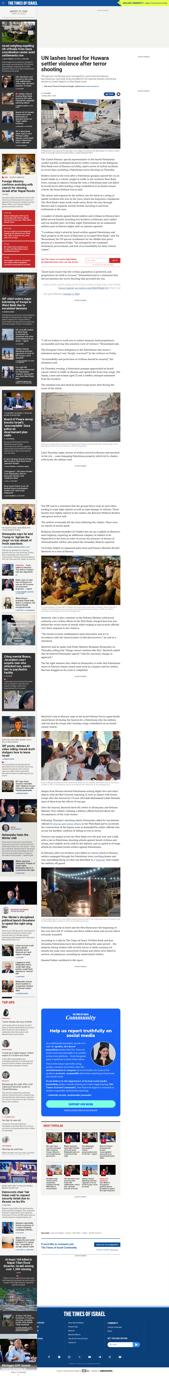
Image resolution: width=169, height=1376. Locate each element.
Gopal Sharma (22, 1327)
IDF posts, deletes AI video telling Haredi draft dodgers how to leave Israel (18, 750)
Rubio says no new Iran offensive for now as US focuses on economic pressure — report (24, 584)
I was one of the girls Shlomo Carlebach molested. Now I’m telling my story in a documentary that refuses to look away (18, 1127)
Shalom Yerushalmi (17, 911)
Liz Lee (30, 1327)
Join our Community (133, 3)
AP (16, 575)
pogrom (100, 859)
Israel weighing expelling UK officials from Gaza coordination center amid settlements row (18, 50)
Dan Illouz (5, 1081)
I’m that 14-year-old (11, 1120)
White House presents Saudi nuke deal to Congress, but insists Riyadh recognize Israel (25, 602)
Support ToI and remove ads (156, 3)
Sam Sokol (21, 873)
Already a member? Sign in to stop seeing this (80, 1110)
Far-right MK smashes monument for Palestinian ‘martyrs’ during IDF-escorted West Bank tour (25, 373)
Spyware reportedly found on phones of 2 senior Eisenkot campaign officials (25, 1226)
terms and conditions (76, 1323)
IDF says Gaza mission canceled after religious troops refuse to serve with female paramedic (53, 1151)
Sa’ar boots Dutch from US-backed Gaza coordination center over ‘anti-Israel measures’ (16, 489)
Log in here (114, 1250)
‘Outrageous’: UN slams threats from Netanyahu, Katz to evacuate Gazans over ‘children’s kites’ (18, 474)
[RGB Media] (86, 1370)
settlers (84, 1233)
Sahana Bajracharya (23, 1329)
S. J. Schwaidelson (8, 1117)
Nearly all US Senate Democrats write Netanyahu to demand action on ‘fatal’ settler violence (25, 118)
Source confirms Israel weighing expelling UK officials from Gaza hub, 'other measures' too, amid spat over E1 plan (17, 234)
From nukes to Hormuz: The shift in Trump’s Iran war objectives (25, 568)
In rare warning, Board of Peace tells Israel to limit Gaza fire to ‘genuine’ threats (18, 461)
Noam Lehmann (22, 361)
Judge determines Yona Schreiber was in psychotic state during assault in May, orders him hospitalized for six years (18, 684)
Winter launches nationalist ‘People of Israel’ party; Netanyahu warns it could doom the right (71, 1151)
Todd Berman (6, 1146)
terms (111, 264)
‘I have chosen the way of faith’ (17, 1021)
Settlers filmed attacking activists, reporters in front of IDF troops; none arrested (89, 1183)
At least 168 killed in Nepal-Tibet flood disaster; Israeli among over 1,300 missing (18, 1264)
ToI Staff (47, 93)
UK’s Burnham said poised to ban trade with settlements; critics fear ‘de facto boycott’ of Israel (72, 1184)
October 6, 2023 (71, 293)
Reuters (26, 59)
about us (71, 1331)
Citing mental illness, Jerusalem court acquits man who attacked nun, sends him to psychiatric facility (17, 664)
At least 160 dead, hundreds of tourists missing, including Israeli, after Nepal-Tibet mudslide (25, 1320)
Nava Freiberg (8, 59)
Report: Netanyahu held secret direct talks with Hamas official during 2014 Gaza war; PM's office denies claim (17, 219)
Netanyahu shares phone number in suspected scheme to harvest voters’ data (24, 986)
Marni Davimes (7, 1049)
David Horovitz (16, 829)
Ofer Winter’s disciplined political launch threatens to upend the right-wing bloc (107, 1186)
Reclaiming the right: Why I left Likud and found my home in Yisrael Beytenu (17, 1086)
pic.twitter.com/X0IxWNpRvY (90, 288)
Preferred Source (92, 86)
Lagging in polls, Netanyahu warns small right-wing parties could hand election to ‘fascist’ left (24, 968)
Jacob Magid (10, 439)
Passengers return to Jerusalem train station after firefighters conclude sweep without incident (17, 262)
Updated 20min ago (17, 177)
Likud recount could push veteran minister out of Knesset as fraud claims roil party (25, 950)
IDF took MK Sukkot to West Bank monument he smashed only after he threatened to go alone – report (24, 335)
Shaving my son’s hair (12, 1149)
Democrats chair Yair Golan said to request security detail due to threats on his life (16, 1196)
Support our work (81, 1104)
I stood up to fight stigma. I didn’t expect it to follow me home (18, 1054)
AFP (7, 481)
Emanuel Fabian (22, 106)
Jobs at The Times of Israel (78, 1339)
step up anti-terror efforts (67, 823)
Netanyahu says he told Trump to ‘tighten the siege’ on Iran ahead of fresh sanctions (17, 538)
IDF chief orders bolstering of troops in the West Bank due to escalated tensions (16, 249)
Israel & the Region (57, 1233)
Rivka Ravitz (6, 1018)
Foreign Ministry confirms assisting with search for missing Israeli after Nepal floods (18, 186)
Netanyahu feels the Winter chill (15, 836)
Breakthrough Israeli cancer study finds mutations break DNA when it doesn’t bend (52, 1184)
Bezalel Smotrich (95, 1233)
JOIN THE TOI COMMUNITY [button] (107, 1245)
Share (111, 94)
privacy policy (73, 1327)
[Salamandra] (106, 1371)
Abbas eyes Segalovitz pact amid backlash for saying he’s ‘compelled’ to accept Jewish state (25, 1242)
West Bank (77, 1233)
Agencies (21, 362)
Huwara (68, 1233)
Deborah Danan (22, 993)
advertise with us (74, 1335)
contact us (72, 1343)
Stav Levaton (22, 145)
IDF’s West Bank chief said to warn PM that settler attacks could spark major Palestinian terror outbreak (24, 137)
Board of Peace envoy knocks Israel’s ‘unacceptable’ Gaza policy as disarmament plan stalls (107, 1152)
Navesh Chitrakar (22, 1330)
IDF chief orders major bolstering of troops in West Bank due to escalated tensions (16, 303)
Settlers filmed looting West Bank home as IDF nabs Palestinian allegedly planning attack (25, 98)
